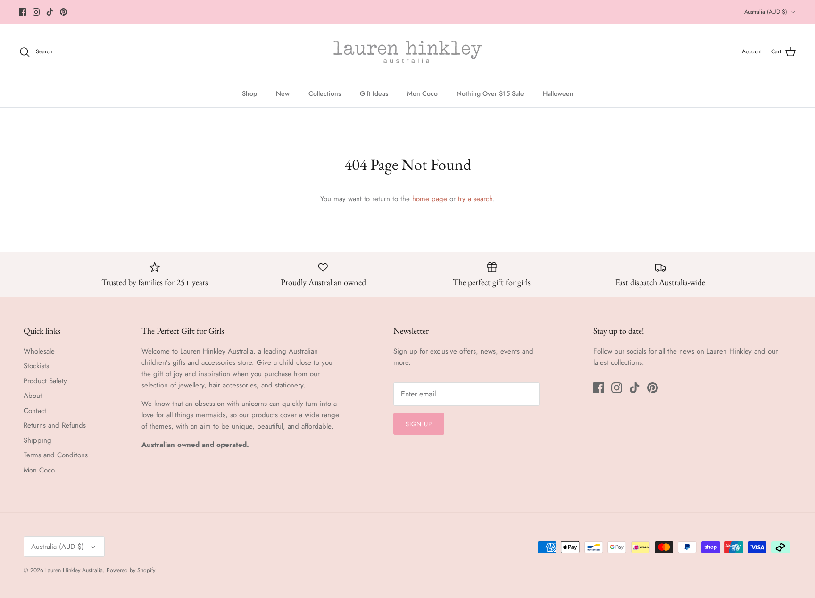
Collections (324, 93)
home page (429, 199)
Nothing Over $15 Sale (490, 93)
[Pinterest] (63, 12)
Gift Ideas (374, 93)
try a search (475, 199)
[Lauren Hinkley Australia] (407, 52)
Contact (35, 410)
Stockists (36, 366)
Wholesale (39, 351)
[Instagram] (36, 12)
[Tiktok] (49, 12)
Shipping (37, 440)
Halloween (558, 93)
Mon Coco (422, 93)
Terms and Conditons (56, 455)
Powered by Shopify (131, 570)
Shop (249, 93)
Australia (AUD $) (765, 12)
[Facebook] (22, 12)
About (33, 395)
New (283, 93)
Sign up (419, 424)
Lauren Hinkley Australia (74, 570)
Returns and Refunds (55, 425)
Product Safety (45, 381)
